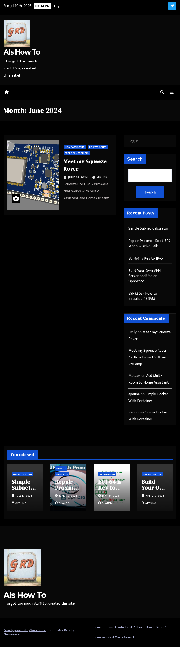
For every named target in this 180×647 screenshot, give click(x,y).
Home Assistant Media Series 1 (114, 637)
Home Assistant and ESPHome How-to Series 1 (136, 627)
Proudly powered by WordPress (25, 630)
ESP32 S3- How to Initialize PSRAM (142, 296)
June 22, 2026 (68, 496)
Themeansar (12, 634)
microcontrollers (77, 153)
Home (97, 627)
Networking (107, 474)
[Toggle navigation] (171, 92)
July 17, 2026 (24, 496)
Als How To (22, 52)
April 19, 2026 (155, 496)
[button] (162, 92)
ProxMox (62, 474)
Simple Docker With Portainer (148, 397)
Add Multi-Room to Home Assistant (148, 379)
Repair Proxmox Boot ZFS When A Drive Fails (149, 243)
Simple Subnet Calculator (148, 228)
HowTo (61, 468)
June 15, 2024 (78, 177)
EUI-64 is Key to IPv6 (145, 258)
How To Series (97, 147)
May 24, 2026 (111, 496)
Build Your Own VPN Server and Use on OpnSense (144, 276)
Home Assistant (75, 147)
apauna (102, 177)
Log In (58, 6)
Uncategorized (22, 474)
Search (135, 159)
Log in (133, 141)
